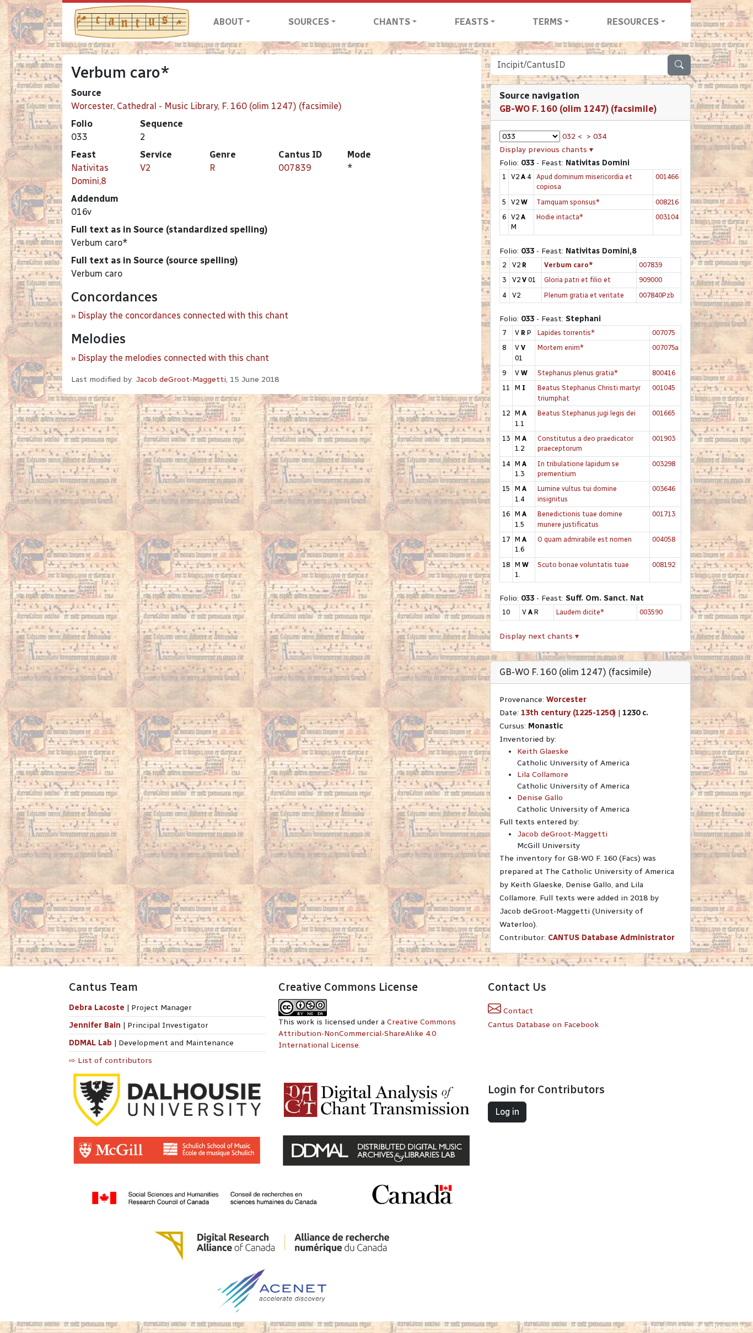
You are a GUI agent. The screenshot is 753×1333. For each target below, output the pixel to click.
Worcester (566, 699)
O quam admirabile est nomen (584, 539)
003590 (651, 612)
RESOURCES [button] (633, 22)
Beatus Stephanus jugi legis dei (586, 413)
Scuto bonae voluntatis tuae (583, 564)
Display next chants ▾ (539, 636)
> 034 (596, 136)
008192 (663, 564)
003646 (663, 488)
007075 (663, 332)
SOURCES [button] (308, 22)
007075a (665, 347)
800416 (663, 373)
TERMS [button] (547, 22)
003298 (663, 464)
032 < (572, 136)
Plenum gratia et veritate (584, 295)
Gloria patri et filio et (577, 280)
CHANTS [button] (391, 22)
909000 (650, 280)
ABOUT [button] (228, 22)
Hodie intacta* (559, 217)
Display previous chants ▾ (546, 149)
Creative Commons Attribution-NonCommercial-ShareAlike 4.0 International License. (367, 1033)
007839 (294, 168)
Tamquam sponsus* (568, 202)
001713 (663, 514)
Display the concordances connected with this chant (183, 315)
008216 (667, 202)
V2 (145, 168)
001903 (663, 438)
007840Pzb (656, 295)
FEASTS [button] (471, 22)
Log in (507, 1112)
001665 (663, 413)
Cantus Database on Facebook (543, 1024)
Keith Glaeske (542, 751)
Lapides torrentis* (566, 332)
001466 (667, 176)
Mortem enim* (560, 347)
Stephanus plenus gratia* (577, 373)
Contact (517, 1011)
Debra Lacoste (97, 1007)
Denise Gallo (540, 797)
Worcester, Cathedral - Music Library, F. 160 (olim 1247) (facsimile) (206, 106)
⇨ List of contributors (110, 1060)
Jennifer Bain (96, 1025)
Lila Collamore (542, 774)
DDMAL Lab (90, 1043)
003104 (667, 217)
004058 (663, 539)
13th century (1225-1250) (568, 712)
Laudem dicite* (580, 612)
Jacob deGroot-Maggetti (181, 379)
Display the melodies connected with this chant (173, 358)
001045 (663, 388)
